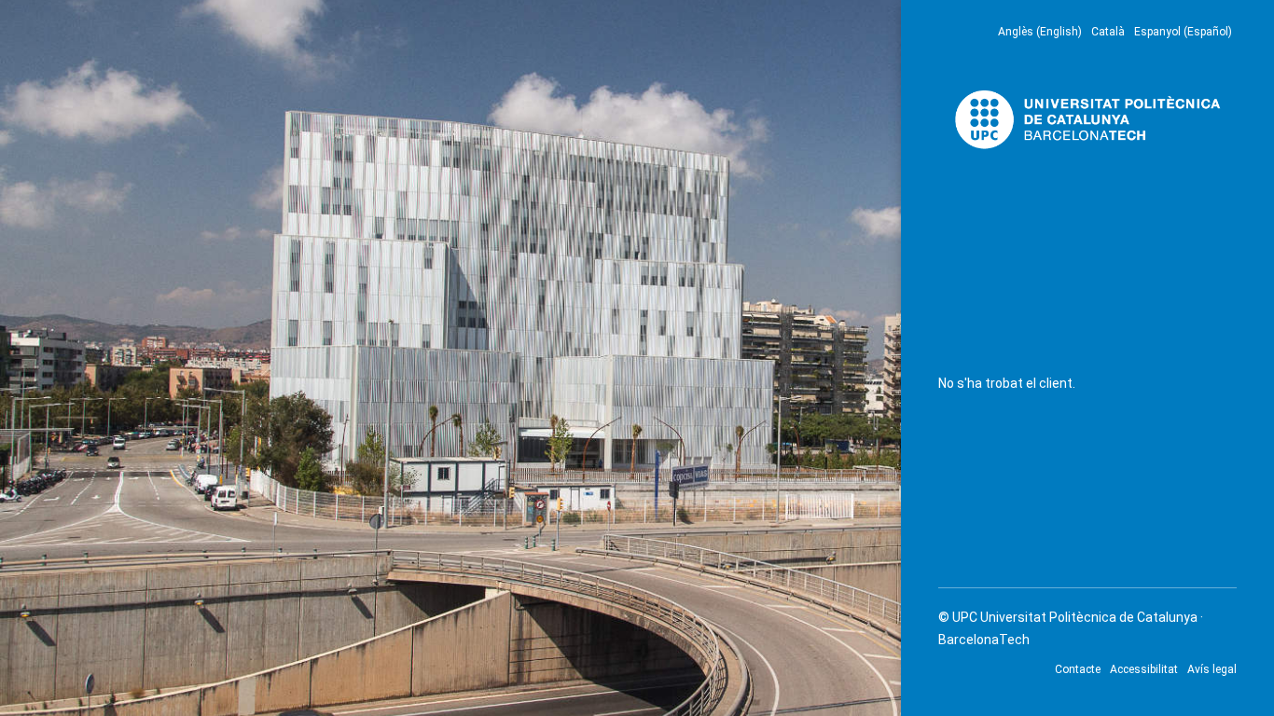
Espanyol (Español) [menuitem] (1183, 31)
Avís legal (1212, 669)
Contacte (1078, 669)
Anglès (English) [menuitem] (1040, 31)
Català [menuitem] (1108, 31)
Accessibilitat (1144, 669)
